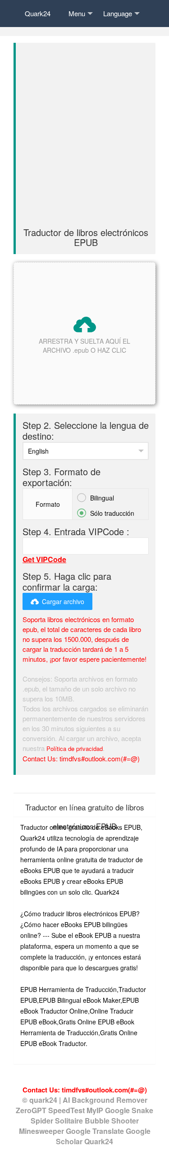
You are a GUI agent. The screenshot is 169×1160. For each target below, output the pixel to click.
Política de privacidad (74, 748)
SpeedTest (66, 1110)
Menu (77, 13)
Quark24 (37, 13)
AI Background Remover (105, 1100)
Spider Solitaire (58, 1120)
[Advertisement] (84, 138)
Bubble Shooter (112, 1120)
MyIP (96, 1110)
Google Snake (129, 1110)
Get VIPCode (44, 559)
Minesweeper (42, 1131)
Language (117, 13)
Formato (48, 504)
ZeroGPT (31, 1110)
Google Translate (96, 1131)
